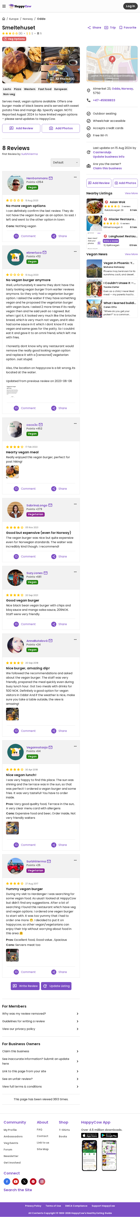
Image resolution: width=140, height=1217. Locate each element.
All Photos (65, 79)
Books (63, 1136)
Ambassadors (13, 1136)
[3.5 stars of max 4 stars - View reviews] (111, 223)
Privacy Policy (33, 1205)
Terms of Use (53, 1205)
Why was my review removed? (24, 1014)
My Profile (10, 1130)
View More (131, 193)
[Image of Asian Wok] (95, 206)
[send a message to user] (51, 178)
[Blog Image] (94, 268)
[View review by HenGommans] (15, 183)
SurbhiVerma (29, 154)
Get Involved (12, 1162)
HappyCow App (95, 1122)
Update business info (109, 157)
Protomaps (106, 75)
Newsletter (11, 1156)
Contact (42, 1136)
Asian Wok (117, 202)
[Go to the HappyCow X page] (24, 1181)
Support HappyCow (103, 1205)
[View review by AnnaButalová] (15, 645)
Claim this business (15, 1051)
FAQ (39, 1129)
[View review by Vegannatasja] (15, 752)
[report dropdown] (75, 177)
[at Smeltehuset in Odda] (12, 391)
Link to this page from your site (24, 1071)
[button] (112, 60)
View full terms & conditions (22, 1086)
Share (96, 27)
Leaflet (94, 75)
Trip (113, 27)
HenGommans (37, 178)
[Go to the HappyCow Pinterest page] (33, 1181)
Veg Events (11, 1143)
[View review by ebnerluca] (15, 257)
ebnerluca (34, 253)
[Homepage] (20, 6)
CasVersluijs (102, 152)
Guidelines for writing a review (23, 1021)
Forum (8, 1149)
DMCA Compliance (76, 1205)
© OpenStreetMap (123, 75)
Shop (63, 1122)
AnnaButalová (37, 641)
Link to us (43, 1142)
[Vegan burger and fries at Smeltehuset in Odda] (12, 828)
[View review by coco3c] (15, 429)
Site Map (43, 1149)
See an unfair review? (17, 1079)
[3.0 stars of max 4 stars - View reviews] (10, 33)
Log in (130, 6)
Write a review (111, 240)
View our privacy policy (18, 1029)
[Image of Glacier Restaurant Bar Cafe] (94, 223)
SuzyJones (34, 573)
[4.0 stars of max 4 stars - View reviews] (112, 206)
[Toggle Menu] (4, 6)
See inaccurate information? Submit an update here (35, 1061)
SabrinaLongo (36, 505)
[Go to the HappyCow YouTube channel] (15, 1181)
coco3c (32, 425)
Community (15, 1122)
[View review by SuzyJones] (15, 577)
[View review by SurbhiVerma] (15, 866)
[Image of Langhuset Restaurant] (94, 241)
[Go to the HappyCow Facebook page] (7, 1181)
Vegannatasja (37, 747)
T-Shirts (64, 1130)
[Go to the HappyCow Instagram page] (42, 1181)
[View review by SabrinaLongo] (15, 510)
